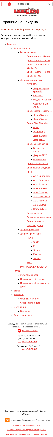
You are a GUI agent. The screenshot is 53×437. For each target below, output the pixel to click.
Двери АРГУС (40, 155)
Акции (17, 290)
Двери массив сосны (37, 144)
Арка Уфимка (40, 201)
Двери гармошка (35, 221)
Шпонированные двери (39, 168)
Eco (35, 246)
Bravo (36, 127)
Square (36, 250)
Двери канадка (34, 213)
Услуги (17, 271)
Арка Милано (40, 188)
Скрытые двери (35, 225)
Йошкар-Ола (39, 159)
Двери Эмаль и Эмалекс (39, 111)
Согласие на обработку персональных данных (26, 434)
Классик (37, 254)
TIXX (29, 262)
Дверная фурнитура (30, 234)
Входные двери (28, 52)
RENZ (30, 238)
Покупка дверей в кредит (33, 279)
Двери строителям (29, 229)
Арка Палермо (40, 192)
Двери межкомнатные (31, 80)
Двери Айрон (40, 136)
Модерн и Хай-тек (42, 100)
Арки (29, 172)
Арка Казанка (40, 184)
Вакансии (25, 311)
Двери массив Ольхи (37, 163)
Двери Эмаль (40, 119)
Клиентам (19, 294)
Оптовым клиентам (30, 303)
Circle (36, 242)
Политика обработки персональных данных (26, 430)
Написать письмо (30, 330)
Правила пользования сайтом (26, 425)
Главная (11, 44)
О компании (20, 307)
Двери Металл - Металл (38, 56)
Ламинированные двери (39, 217)
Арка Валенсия (41, 180)
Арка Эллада (39, 205)
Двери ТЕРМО (34, 76)
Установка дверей (29, 275)
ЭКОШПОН (32, 84)
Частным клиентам (29, 299)
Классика (38, 95)
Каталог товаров (22, 48)
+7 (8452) (27, 342)
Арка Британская (42, 176)
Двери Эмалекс (41, 115)
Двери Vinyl (39, 131)
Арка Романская (41, 196)
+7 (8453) (27, 349)
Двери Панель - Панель (38, 72)
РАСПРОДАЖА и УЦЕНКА (33, 267)
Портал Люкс (39, 209)
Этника (36, 258)
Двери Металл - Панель (38, 60)
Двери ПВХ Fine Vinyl (38, 123)
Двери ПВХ (39, 140)
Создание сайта (43, 420)
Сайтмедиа (26, 420)
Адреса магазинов (23, 315)
